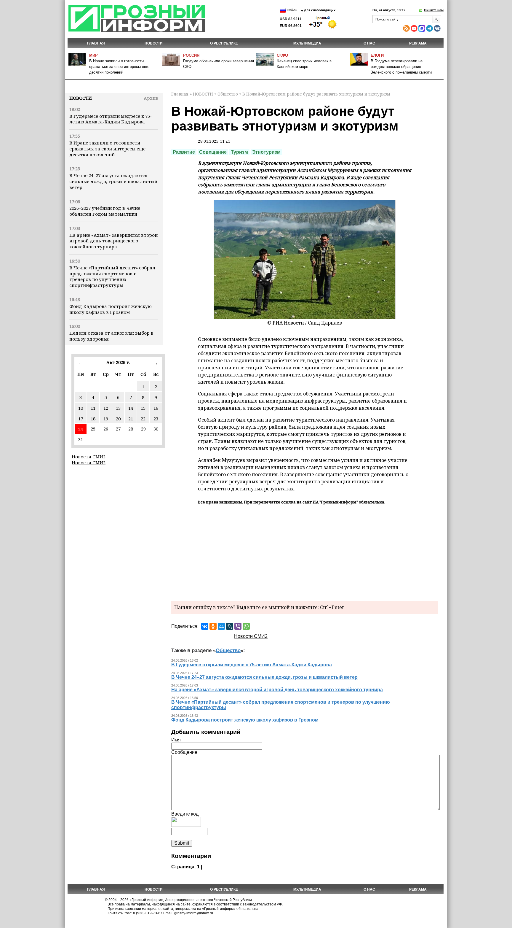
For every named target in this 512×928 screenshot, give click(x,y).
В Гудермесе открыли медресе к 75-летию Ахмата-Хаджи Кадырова (110, 119)
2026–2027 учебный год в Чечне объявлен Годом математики (104, 211)
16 (155, 408)
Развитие (184, 152)
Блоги (377, 55)
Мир (93, 55)
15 (143, 408)
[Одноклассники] (213, 626)
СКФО (282, 55)
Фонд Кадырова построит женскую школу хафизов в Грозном (110, 309)
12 (105, 408)
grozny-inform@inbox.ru (193, 913)
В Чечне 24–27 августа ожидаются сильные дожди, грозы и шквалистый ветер (113, 181)
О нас (369, 43)
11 (93, 408)
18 (93, 419)
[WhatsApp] (246, 626)
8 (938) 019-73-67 (147, 913)
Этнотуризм (266, 152)
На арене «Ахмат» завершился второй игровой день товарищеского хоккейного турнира (113, 241)
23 (155, 419)
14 (130, 408)
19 (105, 419)
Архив (151, 98)
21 (130, 419)
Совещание (213, 152)
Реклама (418, 43)
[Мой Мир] (221, 626)
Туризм (239, 152)
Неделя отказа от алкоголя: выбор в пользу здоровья (111, 336)
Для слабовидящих (319, 10)
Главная (96, 43)
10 (80, 408)
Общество (227, 94)
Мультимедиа (307, 43)
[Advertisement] (304, 551)
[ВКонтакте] (204, 626)
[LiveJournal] (229, 626)
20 (118, 419)
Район (292, 10)
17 (80, 419)
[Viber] (237, 626)
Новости (80, 98)
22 (143, 419)
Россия (191, 55)
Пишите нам (434, 10)
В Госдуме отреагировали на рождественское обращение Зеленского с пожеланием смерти (401, 66)
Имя (176, 739)
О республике (224, 43)
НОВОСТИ (154, 43)
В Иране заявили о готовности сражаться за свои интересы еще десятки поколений (119, 66)
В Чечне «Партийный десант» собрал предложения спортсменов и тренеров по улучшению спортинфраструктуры (112, 276)
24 (80, 429)
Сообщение (184, 752)
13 (118, 408)
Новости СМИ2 (88, 457)
